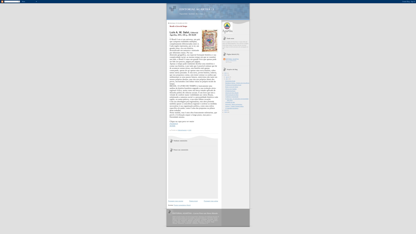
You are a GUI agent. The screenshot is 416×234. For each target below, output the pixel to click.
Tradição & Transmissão (231, 96)
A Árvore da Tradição (230, 89)
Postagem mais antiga (211, 201)
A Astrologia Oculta (230, 81)
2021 (225, 73)
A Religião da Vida (230, 102)
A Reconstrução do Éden (231, 94)
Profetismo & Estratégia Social (233, 85)
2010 (225, 110)
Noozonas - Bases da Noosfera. (233, 104)
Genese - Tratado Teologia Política (234, 106)
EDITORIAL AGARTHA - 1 (197, 9)
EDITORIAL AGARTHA (232, 59)
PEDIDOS (174, 124)
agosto (228, 77)
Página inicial (193, 201)
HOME (172, 126)
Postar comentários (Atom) (182, 205)
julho (227, 79)
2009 (225, 112)
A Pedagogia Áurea (230, 91)
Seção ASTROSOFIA (231, 60)
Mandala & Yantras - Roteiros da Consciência (237, 83)
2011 (225, 75)
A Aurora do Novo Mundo (231, 92)
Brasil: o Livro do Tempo (231, 87)
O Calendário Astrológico (231, 108)
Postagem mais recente (175, 201)
